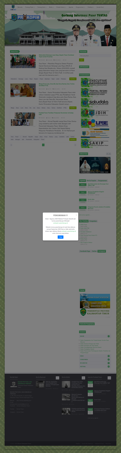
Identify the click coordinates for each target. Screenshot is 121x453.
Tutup (60, 237)
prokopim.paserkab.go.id (60, 223)
